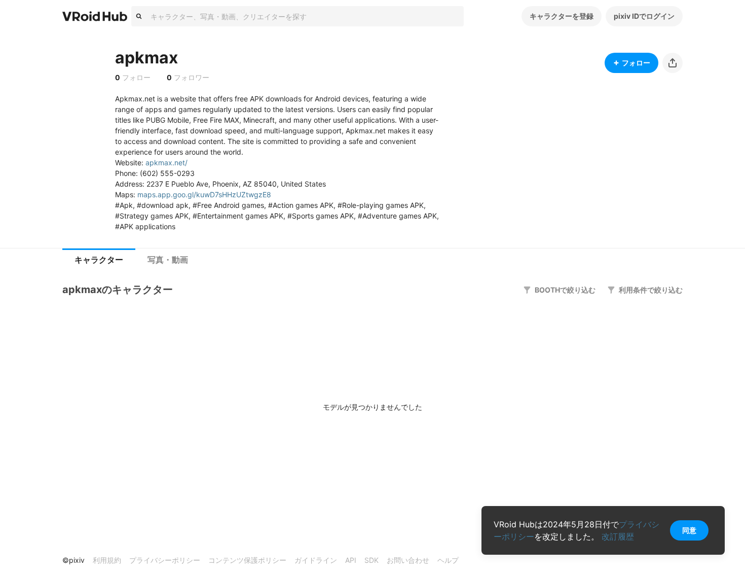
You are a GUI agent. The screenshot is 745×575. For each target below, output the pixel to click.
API (350, 560)
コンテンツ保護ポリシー (247, 560)
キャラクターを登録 (561, 16)
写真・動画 (167, 260)
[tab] (98, 260)
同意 (689, 530)
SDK (371, 560)
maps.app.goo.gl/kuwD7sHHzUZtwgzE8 (204, 194)
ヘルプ (448, 560)
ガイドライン (315, 560)
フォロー (636, 62)
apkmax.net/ (166, 162)
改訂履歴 (618, 536)
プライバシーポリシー (164, 560)
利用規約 (107, 560)
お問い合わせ (408, 560)
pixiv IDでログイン (644, 16)
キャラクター (98, 260)
